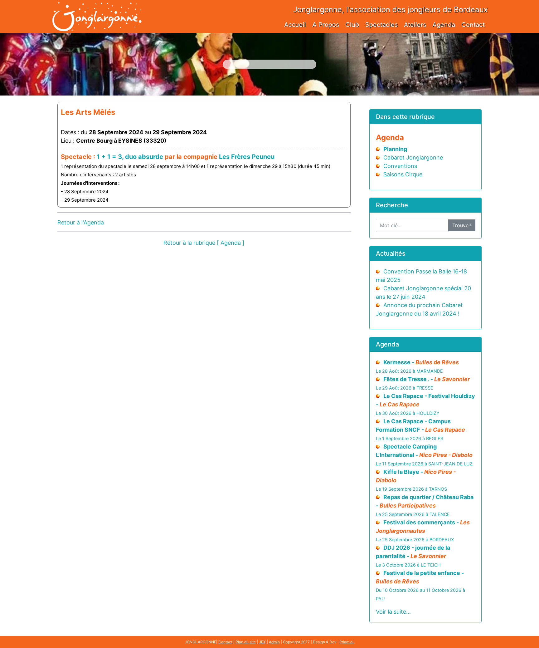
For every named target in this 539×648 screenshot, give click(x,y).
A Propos (325, 24)
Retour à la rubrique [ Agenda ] (204, 242)
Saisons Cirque (402, 174)
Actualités (390, 253)
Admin (274, 642)
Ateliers (415, 24)
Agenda (443, 24)
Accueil (295, 24)
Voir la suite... (393, 611)
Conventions (400, 166)
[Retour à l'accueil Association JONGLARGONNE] (96, 10)
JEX (262, 642)
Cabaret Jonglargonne (413, 157)
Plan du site (246, 642)
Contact (473, 24)
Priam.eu (347, 642)
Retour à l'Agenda (80, 222)
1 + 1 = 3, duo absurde (130, 156)
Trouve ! (461, 225)
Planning (395, 149)
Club (352, 24)
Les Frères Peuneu (246, 156)
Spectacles (381, 24)
